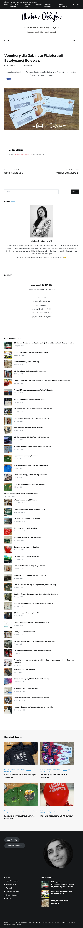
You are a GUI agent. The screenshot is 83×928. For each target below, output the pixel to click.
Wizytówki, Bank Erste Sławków (26, 688)
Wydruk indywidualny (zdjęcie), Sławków (29, 566)
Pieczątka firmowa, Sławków (24, 669)
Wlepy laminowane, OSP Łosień (25, 500)
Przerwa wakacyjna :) (67, 171)
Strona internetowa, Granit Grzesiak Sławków (21, 493)
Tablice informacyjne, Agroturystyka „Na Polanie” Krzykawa (36, 594)
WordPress (17, 924)
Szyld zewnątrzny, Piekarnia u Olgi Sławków (30, 475)
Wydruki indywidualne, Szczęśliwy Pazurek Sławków (33, 603)
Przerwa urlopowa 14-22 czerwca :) (27, 519)
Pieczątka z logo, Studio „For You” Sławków (30, 575)
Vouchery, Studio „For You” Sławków (27, 537)
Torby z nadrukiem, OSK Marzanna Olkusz (29, 399)
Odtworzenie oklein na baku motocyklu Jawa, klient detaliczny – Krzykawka (42, 380)
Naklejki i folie (11, 884)
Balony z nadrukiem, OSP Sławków (27, 547)
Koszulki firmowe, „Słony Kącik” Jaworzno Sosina (32, 446)
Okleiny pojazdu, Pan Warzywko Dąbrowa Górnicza (33, 409)
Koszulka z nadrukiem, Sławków (26, 456)
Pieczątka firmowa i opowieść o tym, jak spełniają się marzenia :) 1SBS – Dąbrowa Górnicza (44, 661)
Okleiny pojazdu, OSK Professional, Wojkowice (31, 437)
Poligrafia (39, 4)
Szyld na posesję (13, 171)
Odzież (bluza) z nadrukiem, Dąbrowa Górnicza (31, 622)
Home (6, 4)
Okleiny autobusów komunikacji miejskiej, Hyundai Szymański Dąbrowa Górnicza (44, 343)
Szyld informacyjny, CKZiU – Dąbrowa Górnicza (31, 679)
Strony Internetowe (12, 895)
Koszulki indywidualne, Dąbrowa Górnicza (29, 484)
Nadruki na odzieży (13, 881)
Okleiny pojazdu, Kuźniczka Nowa (26, 556)
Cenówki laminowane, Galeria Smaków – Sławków (32, 698)
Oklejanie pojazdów (13, 891)
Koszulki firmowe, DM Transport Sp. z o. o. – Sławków (33, 707)
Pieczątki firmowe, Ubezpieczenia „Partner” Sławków (33, 390)
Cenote (62, 922)
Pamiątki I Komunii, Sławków (24, 632)
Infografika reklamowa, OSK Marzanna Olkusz (31, 352)
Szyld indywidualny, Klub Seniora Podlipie (29, 509)
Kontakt (76, 4)
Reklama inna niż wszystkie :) (14, 770)
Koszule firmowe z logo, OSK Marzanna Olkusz (31, 465)
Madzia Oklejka (9, 65)
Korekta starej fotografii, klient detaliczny (29, 428)
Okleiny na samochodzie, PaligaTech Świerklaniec (32, 650)
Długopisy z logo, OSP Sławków (25, 528)
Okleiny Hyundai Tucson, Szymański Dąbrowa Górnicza (34, 641)
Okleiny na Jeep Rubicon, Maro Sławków (29, 613)
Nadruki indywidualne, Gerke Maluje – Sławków (31, 418)
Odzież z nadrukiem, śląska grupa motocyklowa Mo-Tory (35, 585)
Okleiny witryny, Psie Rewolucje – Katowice (30, 371)
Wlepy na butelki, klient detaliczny (26, 362)
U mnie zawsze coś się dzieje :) (41, 27)
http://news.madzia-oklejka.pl (23, 154)
